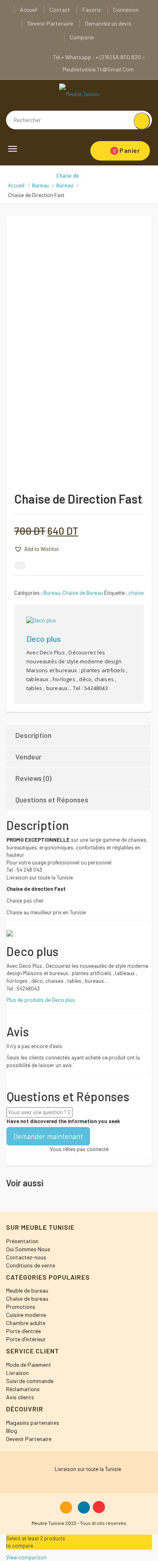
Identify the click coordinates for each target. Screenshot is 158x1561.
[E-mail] (20, 565)
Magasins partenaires (32, 1422)
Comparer (82, 37)
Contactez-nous (26, 1257)
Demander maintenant (48, 1136)
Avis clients (20, 1397)
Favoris (91, 9)
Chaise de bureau (27, 1298)
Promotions (20, 1306)
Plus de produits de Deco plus (40, 1000)
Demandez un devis (108, 23)
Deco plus (43, 638)
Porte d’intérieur (26, 1339)
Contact (59, 9)
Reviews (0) (33, 778)
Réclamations (23, 1388)
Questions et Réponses (51, 799)
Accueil (28, 9)
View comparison (26, 1557)
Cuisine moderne (26, 1314)
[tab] (79, 735)
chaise (136, 593)
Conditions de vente (30, 1265)
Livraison (17, 1372)
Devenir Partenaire (50, 23)
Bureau (40, 185)
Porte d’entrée (23, 1330)
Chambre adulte (25, 1322)
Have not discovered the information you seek (63, 1121)
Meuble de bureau (27, 1290)
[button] (36, 549)
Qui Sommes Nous (28, 1249)
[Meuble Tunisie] (79, 93)
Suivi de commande (29, 1380)
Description (33, 735)
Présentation (22, 1240)
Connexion (126, 9)
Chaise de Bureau (82, 593)
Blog (11, 1430)
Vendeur (28, 756)
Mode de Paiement (28, 1364)
